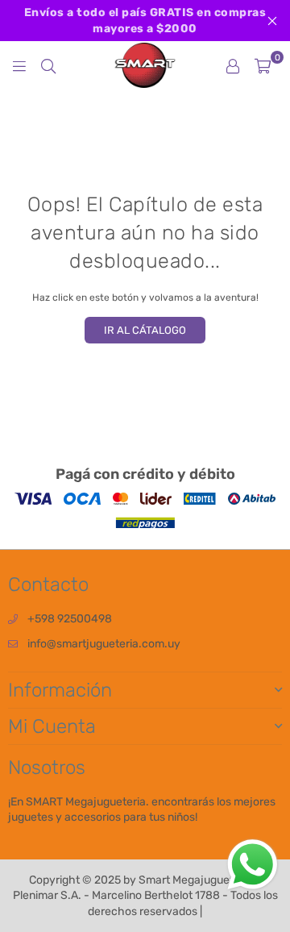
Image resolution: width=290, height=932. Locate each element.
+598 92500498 (69, 619)
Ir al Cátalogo (145, 330)
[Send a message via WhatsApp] (252, 864)
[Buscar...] (48, 65)
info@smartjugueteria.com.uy (103, 644)
